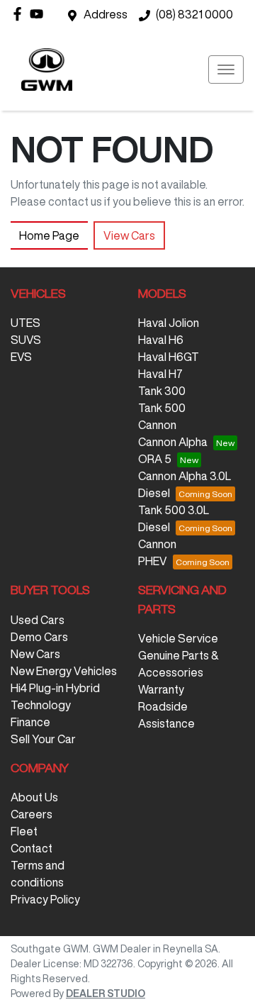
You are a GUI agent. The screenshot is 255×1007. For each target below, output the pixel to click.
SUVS (26, 339)
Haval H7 (160, 373)
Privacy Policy (45, 899)
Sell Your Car (43, 739)
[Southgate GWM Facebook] (20, 14)
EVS (21, 356)
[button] (226, 69)
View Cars (129, 235)
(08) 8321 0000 (194, 14)
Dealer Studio (105, 993)
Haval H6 (160, 339)
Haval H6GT (168, 356)
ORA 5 (154, 458)
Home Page (49, 235)
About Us (34, 797)
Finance (30, 722)
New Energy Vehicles (64, 671)
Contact (31, 848)
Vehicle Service (178, 638)
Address (106, 14)
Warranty (161, 689)
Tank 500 (162, 407)
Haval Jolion (168, 322)
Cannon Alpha (173, 441)
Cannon (157, 424)
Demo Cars (39, 636)
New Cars (35, 654)
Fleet (24, 831)
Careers (31, 814)
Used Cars (37, 619)
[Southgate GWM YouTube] (39, 14)
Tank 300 (162, 390)
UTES (25, 322)
